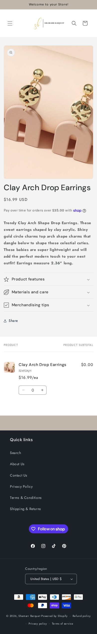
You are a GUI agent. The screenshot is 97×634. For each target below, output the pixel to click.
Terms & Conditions (26, 497)
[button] (9, 23)
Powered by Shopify (54, 616)
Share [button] (13, 320)
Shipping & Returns (25, 508)
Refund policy (82, 616)
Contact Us (18, 475)
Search (15, 452)
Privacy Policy (21, 486)
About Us (17, 463)
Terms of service (62, 624)
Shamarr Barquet (29, 616)
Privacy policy (38, 624)
